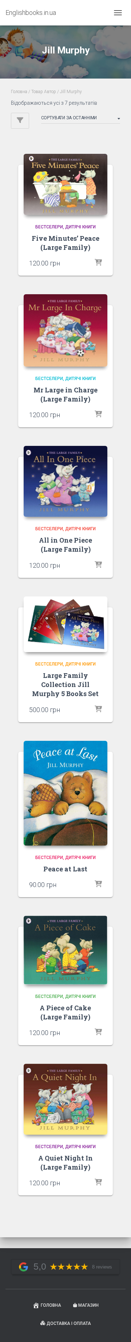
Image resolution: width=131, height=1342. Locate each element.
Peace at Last (65, 868)
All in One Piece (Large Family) (65, 545)
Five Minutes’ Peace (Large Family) (65, 243)
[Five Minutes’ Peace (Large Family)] (65, 184)
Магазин (88, 1305)
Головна (19, 91)
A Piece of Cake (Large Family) (65, 1012)
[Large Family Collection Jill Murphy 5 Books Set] (65, 624)
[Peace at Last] (65, 793)
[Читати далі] (98, 263)
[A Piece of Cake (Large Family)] (65, 950)
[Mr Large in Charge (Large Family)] (65, 330)
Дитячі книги (80, 226)
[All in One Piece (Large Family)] (65, 481)
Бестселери (49, 226)
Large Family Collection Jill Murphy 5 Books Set (65, 684)
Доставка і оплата (69, 1323)
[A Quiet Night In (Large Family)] (65, 1099)
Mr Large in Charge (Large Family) (65, 394)
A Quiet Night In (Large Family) (65, 1162)
